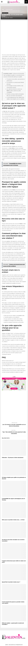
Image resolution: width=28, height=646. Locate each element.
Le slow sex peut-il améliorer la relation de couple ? (13, 372)
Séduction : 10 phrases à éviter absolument (12, 457)
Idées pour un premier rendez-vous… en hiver (13, 519)
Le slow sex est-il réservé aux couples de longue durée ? (14, 362)
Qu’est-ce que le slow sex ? (8, 360)
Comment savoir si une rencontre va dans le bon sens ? (14, 370)
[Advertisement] (14, 39)
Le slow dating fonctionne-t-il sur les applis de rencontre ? (13, 366)
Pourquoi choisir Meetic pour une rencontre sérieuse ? (13, 368)
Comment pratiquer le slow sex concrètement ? (12, 363)
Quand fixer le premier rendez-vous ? (11, 582)
